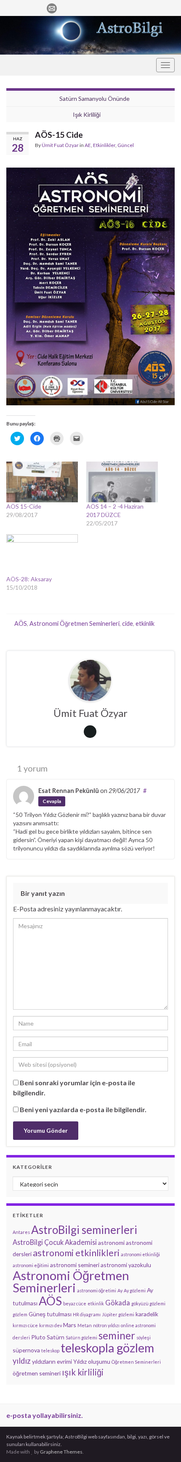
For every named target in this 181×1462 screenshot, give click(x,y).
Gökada (117, 1303)
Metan (84, 1325)
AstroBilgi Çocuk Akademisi (55, 1242)
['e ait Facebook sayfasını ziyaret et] (10, 7)
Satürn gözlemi (81, 1337)
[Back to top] (162, 1443)
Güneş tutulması (50, 1314)
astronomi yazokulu (126, 1264)
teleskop (50, 1350)
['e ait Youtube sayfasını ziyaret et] (37, 7)
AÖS (20, 623)
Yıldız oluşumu (91, 1361)
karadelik (147, 1314)
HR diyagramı (87, 1314)
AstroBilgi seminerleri (84, 1229)
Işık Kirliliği (87, 114)
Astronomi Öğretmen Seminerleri (74, 623)
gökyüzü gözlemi (148, 1303)
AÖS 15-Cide (23, 506)
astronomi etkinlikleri (76, 1252)
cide (127, 623)
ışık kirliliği (83, 1372)
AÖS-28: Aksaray (29, 579)
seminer (116, 1335)
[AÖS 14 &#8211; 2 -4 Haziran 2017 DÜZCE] (122, 482)
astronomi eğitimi (31, 1265)
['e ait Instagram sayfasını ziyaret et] (24, 7)
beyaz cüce (74, 1303)
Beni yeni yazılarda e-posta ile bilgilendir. (83, 1109)
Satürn (55, 1337)
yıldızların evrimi (52, 1361)
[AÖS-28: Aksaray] (42, 554)
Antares (21, 1232)
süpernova (26, 1350)
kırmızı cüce (25, 1325)
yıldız (22, 1360)
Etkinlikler (104, 145)
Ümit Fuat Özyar (60, 145)
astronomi (111, 1242)
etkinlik (145, 623)
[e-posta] (52, 7)
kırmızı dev (50, 1325)
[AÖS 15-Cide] (42, 482)
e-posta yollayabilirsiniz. (44, 1415)
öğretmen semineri (37, 1373)
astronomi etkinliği (140, 1254)
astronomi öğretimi (96, 1290)
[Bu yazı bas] (167, 146)
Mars (69, 1324)
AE (88, 145)
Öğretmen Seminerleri (136, 1362)
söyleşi (143, 1337)
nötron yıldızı (106, 1325)
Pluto (38, 1337)
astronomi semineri (74, 1264)
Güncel (125, 145)
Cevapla (52, 801)
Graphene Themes (61, 1452)
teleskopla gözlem (107, 1348)
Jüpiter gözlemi (118, 1314)
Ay (119, 1290)
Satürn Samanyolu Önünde (94, 98)
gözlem (20, 1314)
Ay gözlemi (135, 1290)
